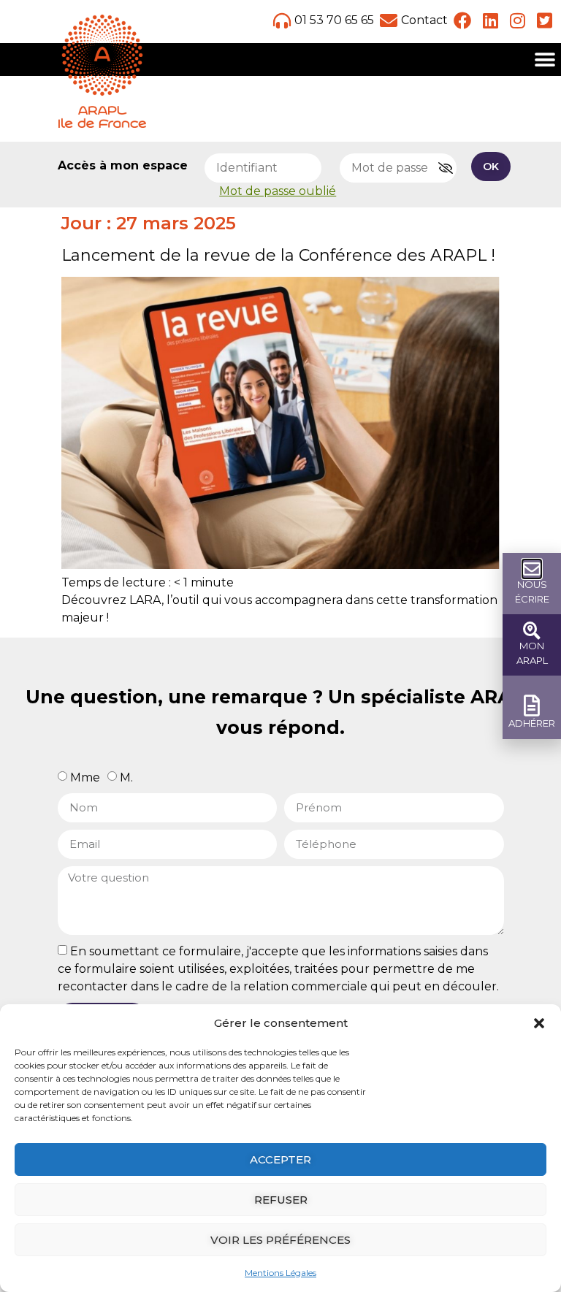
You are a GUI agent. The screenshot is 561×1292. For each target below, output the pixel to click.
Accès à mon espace (123, 166)
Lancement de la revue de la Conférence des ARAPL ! (278, 255)
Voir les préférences (280, 1240)
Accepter (280, 1159)
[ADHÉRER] (532, 705)
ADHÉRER (531, 723)
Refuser (281, 1200)
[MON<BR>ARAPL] (532, 630)
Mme (85, 777)
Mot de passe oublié (277, 191)
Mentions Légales (280, 1272)
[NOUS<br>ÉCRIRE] (532, 569)
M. (126, 777)
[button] (539, 1023)
